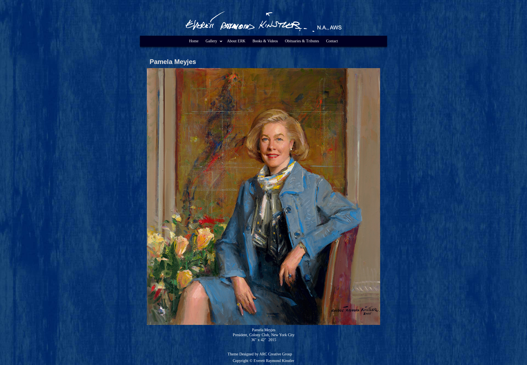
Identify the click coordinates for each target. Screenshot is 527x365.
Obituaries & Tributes (302, 41)
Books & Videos (265, 41)
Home (193, 41)
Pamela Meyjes (173, 61)
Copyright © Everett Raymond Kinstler (263, 361)
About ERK (236, 41)
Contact (332, 41)
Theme (233, 354)
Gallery (211, 41)
